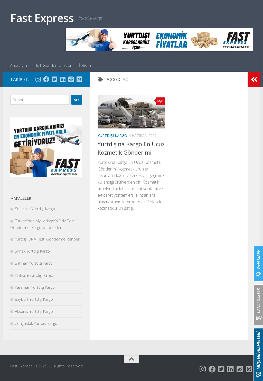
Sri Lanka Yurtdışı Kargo (35, 208)
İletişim (85, 65)
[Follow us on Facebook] (46, 79)
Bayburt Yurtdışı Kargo (34, 299)
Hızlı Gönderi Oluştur (53, 65)
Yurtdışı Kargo (112, 135)
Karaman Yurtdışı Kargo (35, 287)
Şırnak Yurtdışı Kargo (32, 251)
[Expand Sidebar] (254, 79)
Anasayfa (18, 65)
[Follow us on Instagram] (38, 79)
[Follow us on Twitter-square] (54, 79)
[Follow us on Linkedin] (63, 79)
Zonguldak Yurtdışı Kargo (36, 323)
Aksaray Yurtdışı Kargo (34, 311)
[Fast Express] (159, 39)
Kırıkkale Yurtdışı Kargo (34, 275)
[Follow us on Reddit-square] (71, 79)
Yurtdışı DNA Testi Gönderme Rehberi (47, 239)
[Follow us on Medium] (79, 79)
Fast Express (42, 18)
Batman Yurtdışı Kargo (34, 263)
